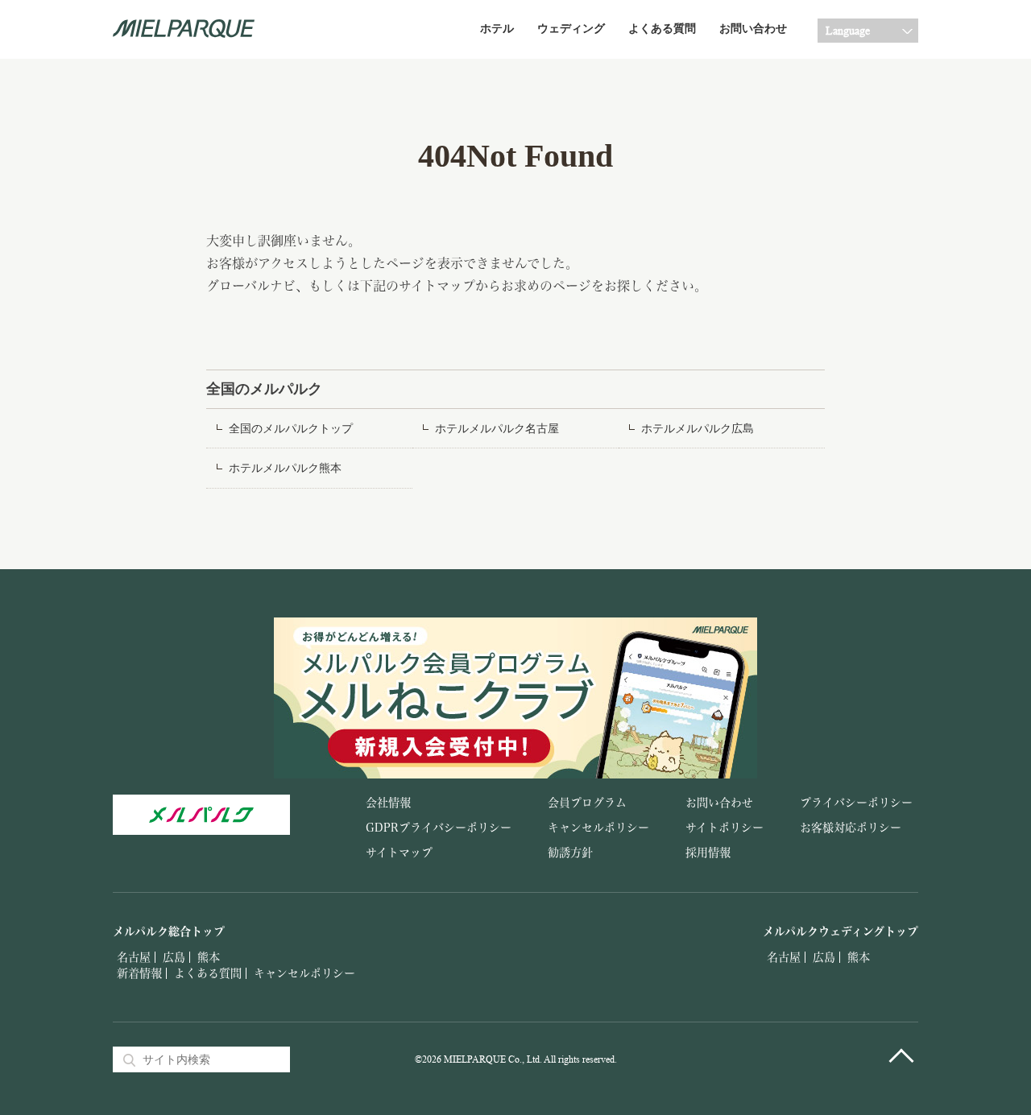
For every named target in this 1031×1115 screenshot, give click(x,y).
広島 (174, 957)
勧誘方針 (570, 852)
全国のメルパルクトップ (291, 429)
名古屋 (134, 957)
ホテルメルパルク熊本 (285, 468)
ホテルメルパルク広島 (697, 429)
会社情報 (388, 802)
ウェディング (571, 29)
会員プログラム (587, 802)
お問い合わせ (753, 29)
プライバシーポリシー (856, 802)
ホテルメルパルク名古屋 (497, 429)
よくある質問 (662, 29)
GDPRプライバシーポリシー (438, 827)
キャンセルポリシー (598, 827)
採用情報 (708, 852)
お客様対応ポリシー (850, 827)
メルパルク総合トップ (169, 931)
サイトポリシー (724, 827)
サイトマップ (399, 852)
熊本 (208, 957)
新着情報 (139, 973)
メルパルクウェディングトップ (840, 931)
